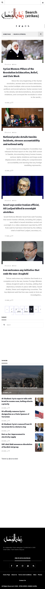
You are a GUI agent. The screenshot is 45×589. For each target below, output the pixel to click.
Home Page (7, 34)
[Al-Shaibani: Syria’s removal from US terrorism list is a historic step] (39, 431)
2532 (19, 311)
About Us (14, 575)
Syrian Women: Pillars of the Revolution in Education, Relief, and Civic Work (20, 73)
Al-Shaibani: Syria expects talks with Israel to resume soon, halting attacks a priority (17, 402)
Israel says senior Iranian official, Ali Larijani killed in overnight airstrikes (21, 209)
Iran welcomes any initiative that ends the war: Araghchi (21, 272)
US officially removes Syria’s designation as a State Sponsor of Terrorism (15, 414)
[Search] (4, 324)
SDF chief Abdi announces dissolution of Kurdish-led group (17, 446)
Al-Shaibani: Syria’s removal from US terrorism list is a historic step (17, 426)
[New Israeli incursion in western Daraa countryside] (22, 394)
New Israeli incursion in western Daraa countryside (20, 388)
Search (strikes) (20, 34)
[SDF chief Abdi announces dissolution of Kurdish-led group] (39, 451)
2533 (26, 311)
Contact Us (22, 580)
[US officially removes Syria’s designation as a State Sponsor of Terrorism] (39, 418)
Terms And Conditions (25, 575)
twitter (15, 64)
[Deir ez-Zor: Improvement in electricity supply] (39, 441)
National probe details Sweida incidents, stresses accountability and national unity (21, 141)
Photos (40, 575)
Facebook (8, 64)
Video (34, 575)
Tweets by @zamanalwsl (10, 459)
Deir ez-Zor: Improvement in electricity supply (13, 436)
